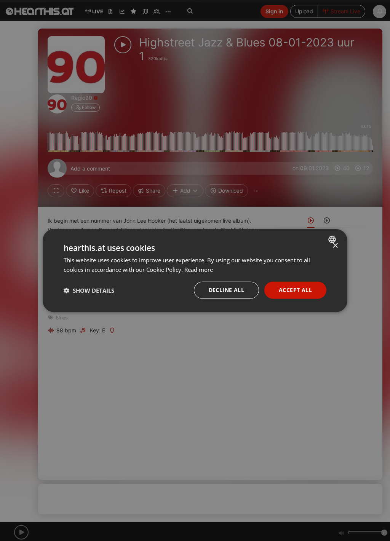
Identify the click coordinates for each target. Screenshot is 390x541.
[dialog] (195, 270)
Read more (198, 269)
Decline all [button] (226, 290)
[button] (89, 290)
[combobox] (333, 239)
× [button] (335, 245)
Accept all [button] (295, 290)
